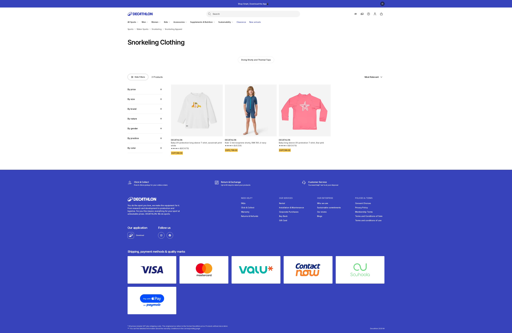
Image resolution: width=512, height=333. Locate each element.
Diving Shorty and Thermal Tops (256, 60)
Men (144, 22)
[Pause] (382, 4)
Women (155, 22)
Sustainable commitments (329, 207)
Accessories (179, 22)
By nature (132, 118)
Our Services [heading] (286, 198)
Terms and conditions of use (368, 220)
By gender (133, 128)
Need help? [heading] (246, 198)
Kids (166, 22)
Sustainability (224, 22)
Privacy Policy (361, 207)
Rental (282, 203)
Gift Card (283, 220)
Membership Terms (364, 212)
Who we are (322, 203)
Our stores (322, 212)
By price (132, 89)
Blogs (319, 216)
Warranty (245, 212)
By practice (133, 138)
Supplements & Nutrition (201, 22)
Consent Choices (363, 203)
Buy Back (283, 216)
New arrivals (255, 22)
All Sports (132, 22)
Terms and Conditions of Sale (368, 216)
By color (132, 148)
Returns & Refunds (249, 216)
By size (131, 99)
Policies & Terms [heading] (364, 198)
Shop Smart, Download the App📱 (253, 4)
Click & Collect (247, 207)
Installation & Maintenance (291, 207)
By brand (132, 109)
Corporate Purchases (288, 212)
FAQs (243, 203)
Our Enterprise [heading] (325, 198)
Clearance (241, 22)
